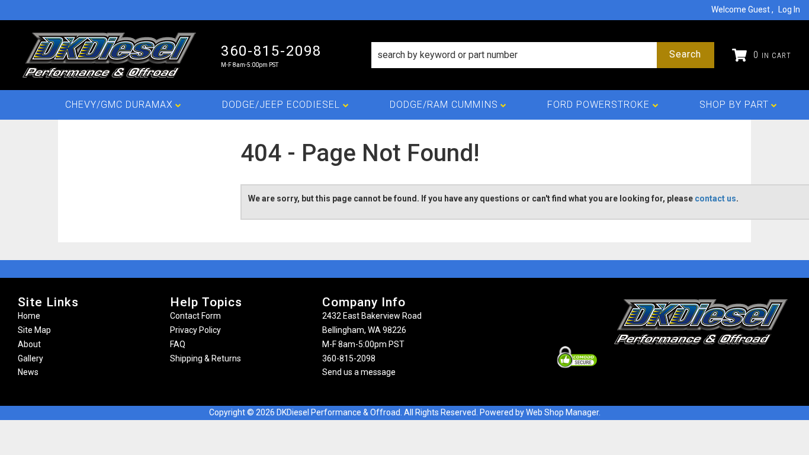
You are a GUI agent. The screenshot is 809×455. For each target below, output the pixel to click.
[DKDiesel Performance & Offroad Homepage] (110, 55)
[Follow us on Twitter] (713, 368)
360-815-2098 (348, 358)
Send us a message (359, 372)
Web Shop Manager (562, 412)
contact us (715, 198)
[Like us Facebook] (681, 368)
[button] (542, 55)
